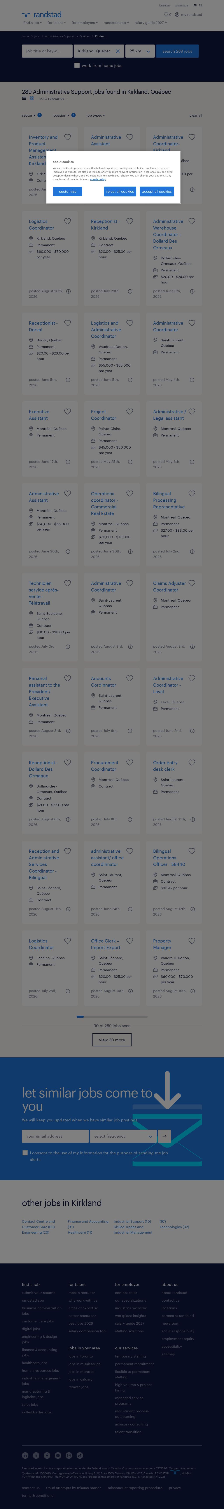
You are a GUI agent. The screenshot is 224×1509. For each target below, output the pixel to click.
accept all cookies (157, 191)
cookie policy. (98, 179)
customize (67, 191)
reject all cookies (120, 191)
